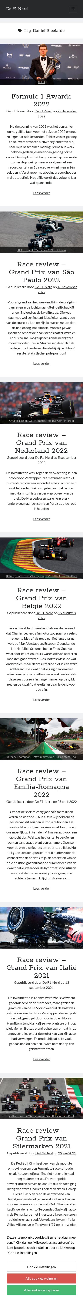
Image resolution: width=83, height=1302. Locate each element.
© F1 (41, 945)
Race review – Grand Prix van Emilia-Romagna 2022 (41, 739)
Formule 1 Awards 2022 (41, 64)
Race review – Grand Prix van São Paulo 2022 (41, 232)
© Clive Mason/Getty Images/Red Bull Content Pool (41, 420)
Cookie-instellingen (41, 1267)
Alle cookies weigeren (41, 1278)
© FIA (41, 82)
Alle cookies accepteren (41, 1290)
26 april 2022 (67, 801)
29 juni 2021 (67, 1153)
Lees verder (41, 193)
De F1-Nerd (17, 8)
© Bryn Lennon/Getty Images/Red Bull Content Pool (41, 1116)
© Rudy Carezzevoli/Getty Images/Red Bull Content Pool (41, 576)
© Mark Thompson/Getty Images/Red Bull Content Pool (41, 757)
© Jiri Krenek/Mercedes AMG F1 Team (41, 250)
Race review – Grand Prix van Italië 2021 (41, 928)
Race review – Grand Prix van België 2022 (41, 558)
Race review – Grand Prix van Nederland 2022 (41, 403)
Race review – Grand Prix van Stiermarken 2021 (41, 1098)
